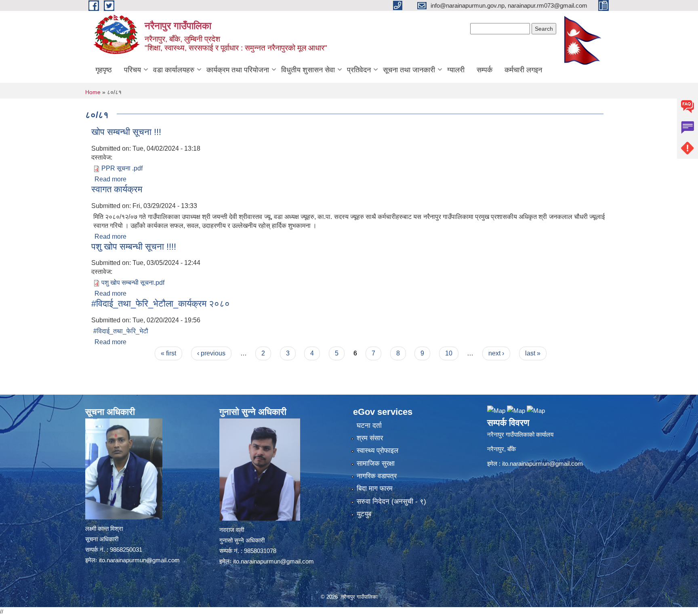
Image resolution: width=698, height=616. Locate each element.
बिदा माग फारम (375, 488)
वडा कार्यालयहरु (173, 70)
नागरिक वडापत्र (377, 476)
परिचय (132, 70)
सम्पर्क (484, 70)
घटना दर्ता (369, 425)
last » (532, 353)
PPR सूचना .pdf (122, 168)
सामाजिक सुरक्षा (376, 463)
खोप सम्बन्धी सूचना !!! (126, 132)
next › (496, 353)
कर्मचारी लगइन (523, 70)
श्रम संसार (370, 438)
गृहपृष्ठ (103, 70)
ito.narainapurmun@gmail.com (139, 560)
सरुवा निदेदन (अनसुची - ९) (391, 501)
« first (168, 353)
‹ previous (211, 353)
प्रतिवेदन (359, 70)
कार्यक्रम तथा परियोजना (237, 70)
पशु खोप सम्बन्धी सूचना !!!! (133, 247)
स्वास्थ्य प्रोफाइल (377, 450)
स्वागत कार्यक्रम (116, 189)
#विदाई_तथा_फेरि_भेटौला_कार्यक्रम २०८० (160, 304)
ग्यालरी (456, 70)
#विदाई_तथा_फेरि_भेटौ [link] (120, 331)
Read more (110, 179)
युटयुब (364, 514)
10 (448, 353)
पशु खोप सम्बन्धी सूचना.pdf (132, 282)
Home (93, 92)
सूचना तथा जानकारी (409, 70)
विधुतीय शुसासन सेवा (308, 70)
